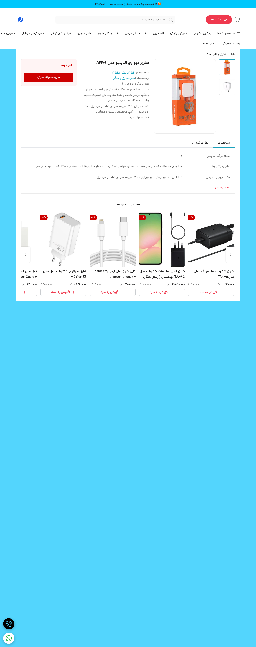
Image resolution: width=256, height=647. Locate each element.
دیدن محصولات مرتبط (48, 77)
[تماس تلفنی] (8, 623)
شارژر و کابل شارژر (216, 54)
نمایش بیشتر (222, 188)
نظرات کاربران (200, 142)
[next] (25, 255)
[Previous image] (159, 96)
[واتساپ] (8, 638)
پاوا (233, 54)
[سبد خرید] (237, 19)
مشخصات (224, 142)
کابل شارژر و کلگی (124, 78)
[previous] (230, 255)
